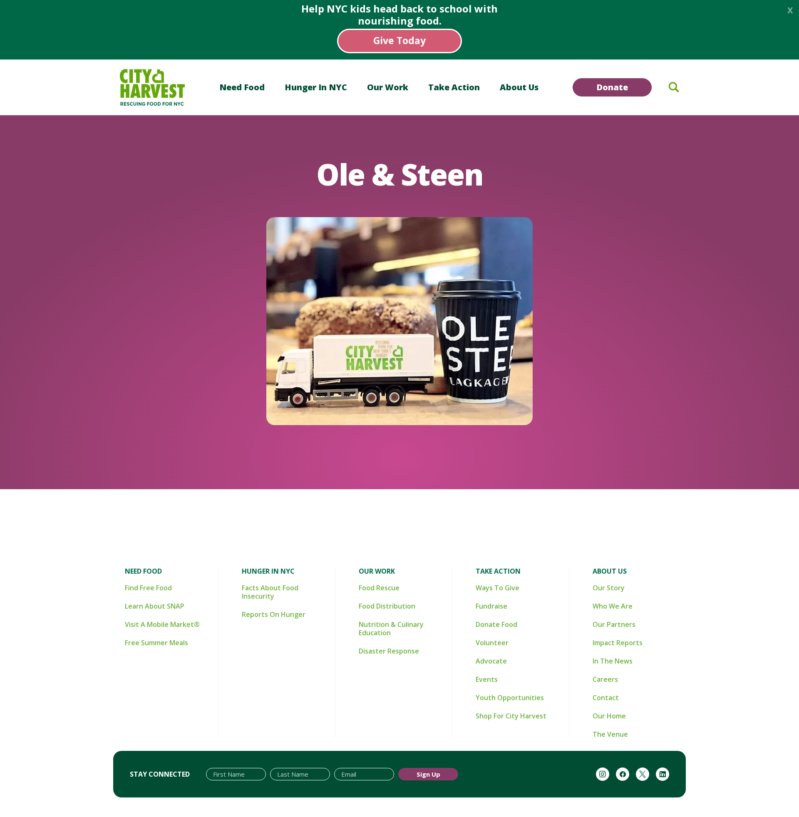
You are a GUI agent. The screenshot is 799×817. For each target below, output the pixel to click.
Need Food (242, 87)
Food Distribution (387, 606)
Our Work (387, 87)
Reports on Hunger (273, 614)
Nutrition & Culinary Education (391, 628)
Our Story (609, 587)
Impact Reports (618, 642)
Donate (612, 87)
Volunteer (492, 642)
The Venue (610, 734)
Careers (605, 679)
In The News (613, 661)
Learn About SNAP (154, 606)
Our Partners (614, 624)
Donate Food (496, 624)
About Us (519, 87)
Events (487, 679)
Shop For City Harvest (511, 715)
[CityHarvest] (152, 87)
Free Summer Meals (156, 642)
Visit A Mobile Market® (162, 624)
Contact (606, 697)
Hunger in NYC (316, 87)
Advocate (491, 661)
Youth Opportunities (510, 697)
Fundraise (491, 606)
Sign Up (428, 774)
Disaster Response (389, 651)
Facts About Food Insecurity (270, 592)
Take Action (454, 87)
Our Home (609, 715)
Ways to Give (497, 587)
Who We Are (613, 606)
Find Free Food (148, 587)
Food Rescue (379, 587)
